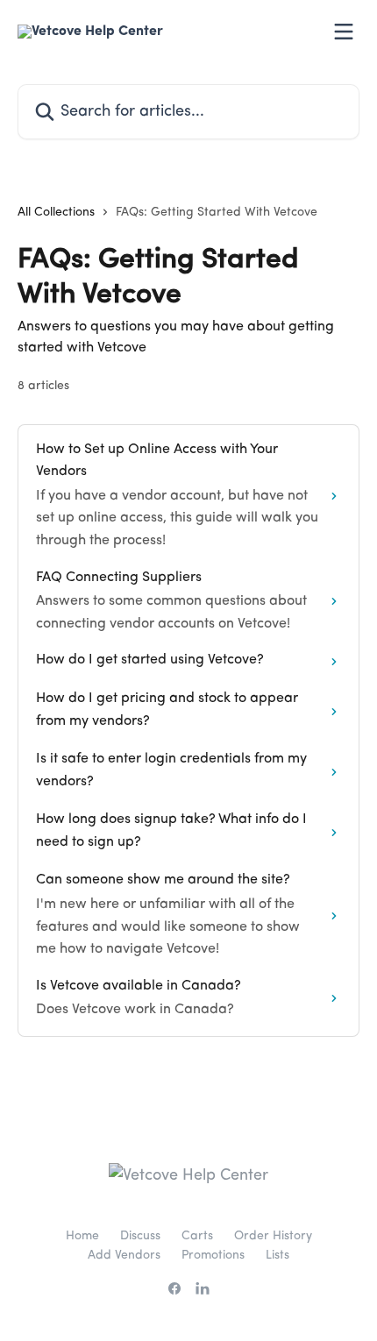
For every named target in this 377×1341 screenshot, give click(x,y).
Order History (273, 1236)
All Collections (56, 212)
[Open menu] (343, 31)
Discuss (140, 1236)
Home (82, 1236)
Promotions (213, 1255)
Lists (277, 1255)
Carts (197, 1236)
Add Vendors (124, 1255)
